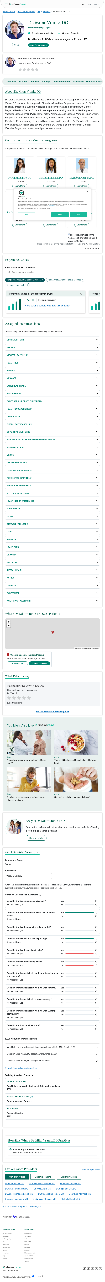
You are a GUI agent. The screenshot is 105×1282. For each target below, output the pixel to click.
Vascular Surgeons (26, 11)
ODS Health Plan (15, 339)
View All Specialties (91, 1169)
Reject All (60, 214)
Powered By (7, 1216)
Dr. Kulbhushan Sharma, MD (42, 1183)
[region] (52, 204)
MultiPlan (12, 562)
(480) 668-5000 (40, 663)
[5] (37, 68)
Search (83, 4)
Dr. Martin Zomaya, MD (70, 1183)
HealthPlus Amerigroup (19, 409)
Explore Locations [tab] (43, 1176)
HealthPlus (13, 547)
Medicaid (11, 554)
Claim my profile (36, 837)
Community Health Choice (20, 470)
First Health (13, 508)
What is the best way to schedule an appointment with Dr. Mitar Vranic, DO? (41, 1047)
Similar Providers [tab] (17, 1176)
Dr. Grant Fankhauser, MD (17, 1188)
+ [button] (8, 621)
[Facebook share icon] (85, 1269)
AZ (39, 11)
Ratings (46, 81)
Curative (11, 585)
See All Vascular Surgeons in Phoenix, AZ (22, 1206)
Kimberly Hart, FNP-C (71, 1198)
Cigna (10, 531)
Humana (11, 370)
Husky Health (14, 393)
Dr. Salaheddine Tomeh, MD (51, 1193)
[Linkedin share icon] (92, 1269)
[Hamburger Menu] (7, 4)
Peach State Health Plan (19, 478)
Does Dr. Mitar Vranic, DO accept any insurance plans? (32, 1053)
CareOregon (13, 416)
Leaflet (77, 648)
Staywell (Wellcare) (17, 524)
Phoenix (46, 11)
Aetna (10, 516)
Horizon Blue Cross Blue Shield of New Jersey (31, 439)
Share (16, 45)
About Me (78, 81)
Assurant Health (15, 447)
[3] (28, 68)
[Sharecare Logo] (18, 4)
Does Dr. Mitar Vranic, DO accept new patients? (28, 1060)
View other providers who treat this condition (47, 305)
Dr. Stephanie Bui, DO (66, 1188)
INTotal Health (14, 570)
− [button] (8, 625)
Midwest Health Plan (17, 355)
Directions (18, 663)
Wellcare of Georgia (18, 493)
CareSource (13, 593)
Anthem (10, 577)
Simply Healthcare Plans (19, 424)
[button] (39, 894)
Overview (11, 81)
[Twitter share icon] (96, 1269)
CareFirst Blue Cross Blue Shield (24, 401)
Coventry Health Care (18, 432)
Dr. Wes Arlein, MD (42, 1188)
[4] (32, 68)
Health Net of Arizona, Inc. (20, 501)
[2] (24, 68)
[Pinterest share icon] (100, 1269)
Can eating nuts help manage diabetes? (72, 797)
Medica (10, 455)
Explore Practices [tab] (69, 1176)
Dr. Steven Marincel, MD (80, 1193)
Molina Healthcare (17, 462)
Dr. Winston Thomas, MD (44, 1198)
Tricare (11, 347)
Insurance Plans (62, 81)
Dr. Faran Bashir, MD (14, 1183)
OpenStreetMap (86, 648)
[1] (20, 68)
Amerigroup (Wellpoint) (19, 600)
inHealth (11, 539)
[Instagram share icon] (89, 1269)
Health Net (12, 362)
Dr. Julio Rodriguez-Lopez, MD (19, 1193)
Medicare (11, 378)
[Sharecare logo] (31, 1267)
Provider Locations (28, 81)
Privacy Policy (52, 205)
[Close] (87, 191)
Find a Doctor (9, 11)
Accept (78, 214)
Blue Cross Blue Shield (19, 485)
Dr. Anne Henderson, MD (16, 1198)
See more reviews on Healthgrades (52, 711)
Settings (27, 214)
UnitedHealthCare (16, 386)
